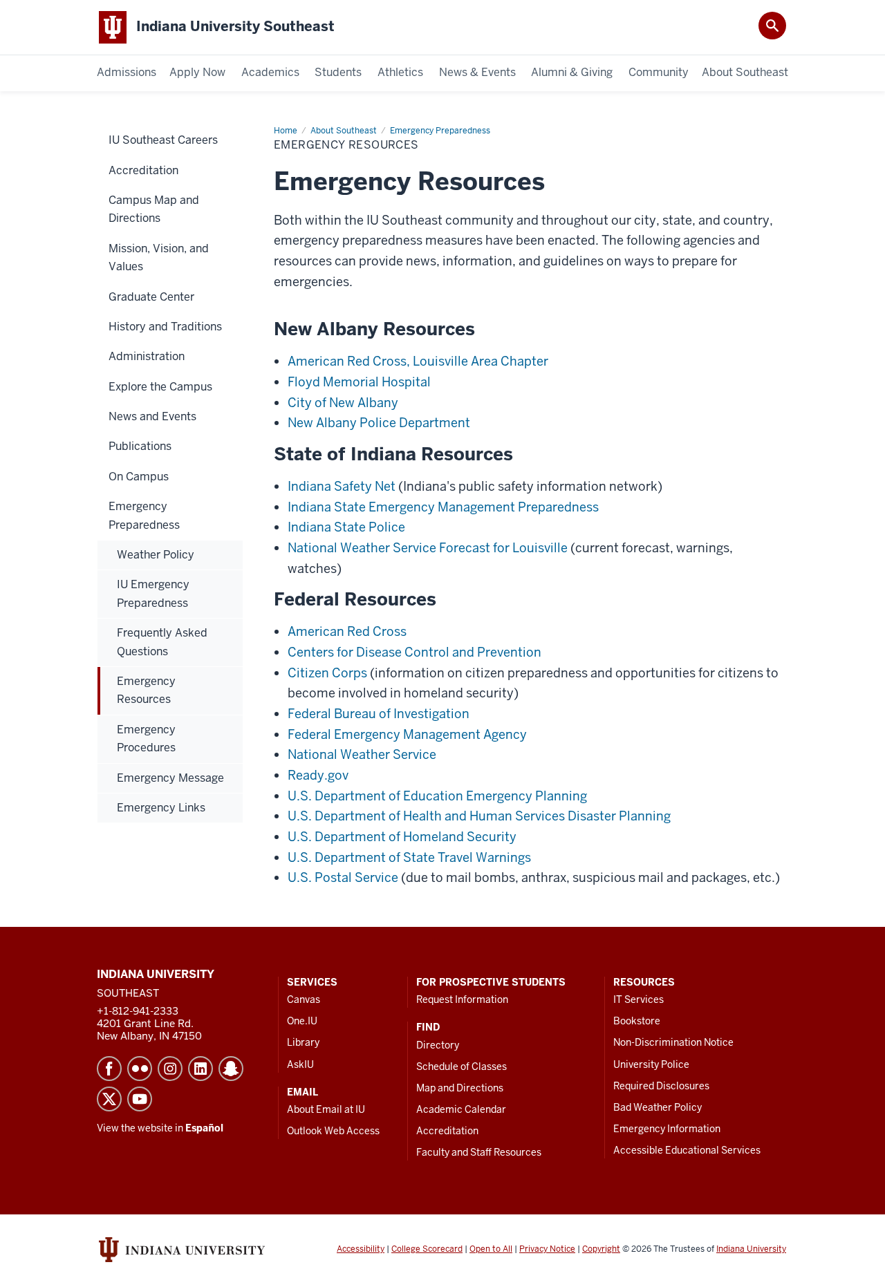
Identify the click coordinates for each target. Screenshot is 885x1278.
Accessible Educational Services (687, 1150)
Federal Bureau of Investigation (378, 714)
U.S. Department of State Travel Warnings (409, 857)
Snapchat (230, 1068)
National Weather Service (362, 754)
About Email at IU (326, 1109)
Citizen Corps (327, 673)
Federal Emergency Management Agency (407, 734)
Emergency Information (666, 1128)
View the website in (160, 1128)
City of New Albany (343, 403)
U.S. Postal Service (343, 877)
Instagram (170, 1068)
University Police (651, 1064)
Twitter (109, 1099)
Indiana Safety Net (341, 486)
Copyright (601, 1248)
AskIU (300, 1064)
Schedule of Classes (461, 1066)
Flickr (139, 1068)
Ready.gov (318, 775)
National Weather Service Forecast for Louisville (428, 548)
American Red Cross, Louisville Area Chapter (418, 361)
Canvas (303, 999)
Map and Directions (459, 1088)
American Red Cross (347, 631)
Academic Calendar (461, 1109)
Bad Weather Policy (657, 1107)
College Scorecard (427, 1248)
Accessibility (360, 1248)
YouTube (139, 1099)
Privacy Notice (547, 1248)
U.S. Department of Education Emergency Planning (437, 796)
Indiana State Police (346, 527)
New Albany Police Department (379, 423)
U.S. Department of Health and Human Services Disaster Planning (479, 816)
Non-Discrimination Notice (673, 1042)
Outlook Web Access (333, 1131)
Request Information (462, 999)
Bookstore (636, 1021)
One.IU (302, 1021)
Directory (437, 1045)
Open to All (490, 1248)
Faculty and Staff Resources (478, 1152)
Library (303, 1042)
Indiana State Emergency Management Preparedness (443, 507)
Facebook (109, 1068)
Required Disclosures (661, 1086)
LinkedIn (200, 1068)
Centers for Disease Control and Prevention (414, 652)
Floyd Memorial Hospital (359, 382)
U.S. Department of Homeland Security (402, 837)
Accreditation (447, 1131)
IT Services (638, 999)
